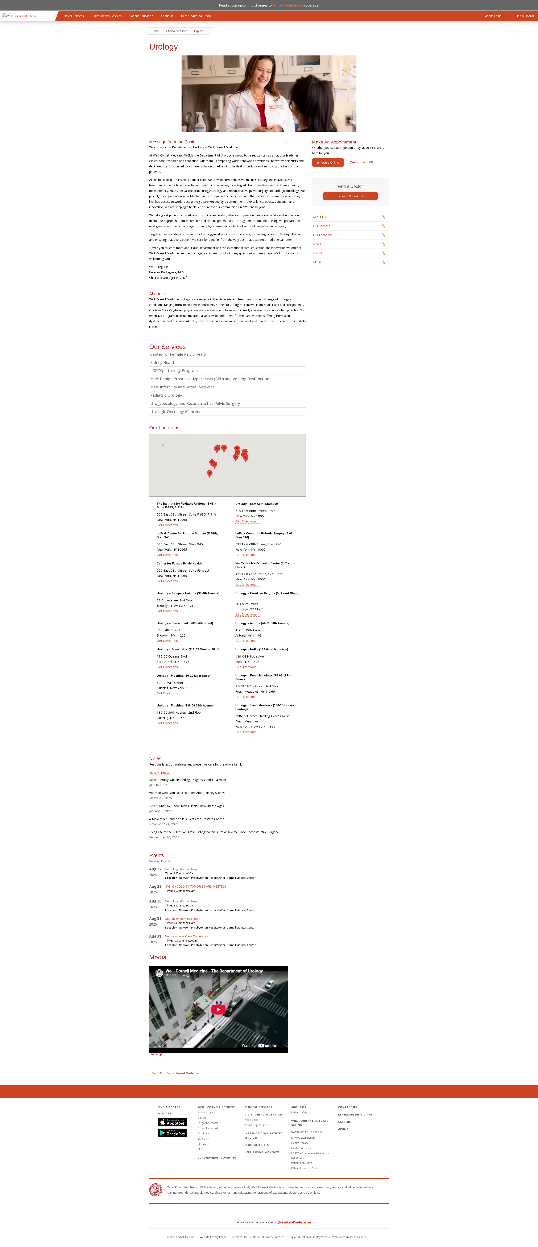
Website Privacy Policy (213, 1237)
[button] (217, 450)
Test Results (205, 1133)
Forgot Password (208, 1128)
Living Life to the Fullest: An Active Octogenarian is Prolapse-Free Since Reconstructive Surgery (213, 832)
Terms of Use (240, 1237)
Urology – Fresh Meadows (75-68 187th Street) (263, 677)
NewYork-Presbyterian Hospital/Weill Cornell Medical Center (217, 878)
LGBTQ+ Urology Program (174, 370)
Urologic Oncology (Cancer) (175, 411)
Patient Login (205, 1112)
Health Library (299, 1143)
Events (317, 253)
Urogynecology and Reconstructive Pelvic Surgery (195, 403)
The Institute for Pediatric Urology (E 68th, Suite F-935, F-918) (187, 505)
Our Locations (322, 235)
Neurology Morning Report (182, 869)
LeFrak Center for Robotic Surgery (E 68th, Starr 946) (187, 535)
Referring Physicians (355, 1114)
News (317, 244)
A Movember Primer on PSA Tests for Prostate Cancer (186, 819)
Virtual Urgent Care (255, 1125)
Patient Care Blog (301, 1163)
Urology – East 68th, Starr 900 (256, 503)
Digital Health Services (106, 16)
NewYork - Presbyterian (271, 1222)
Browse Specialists (350, 196)
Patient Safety (299, 1112)
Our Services (321, 226)
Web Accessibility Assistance (349, 1237)
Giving (343, 1129)
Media (317, 262)
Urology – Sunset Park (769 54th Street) (185, 623)
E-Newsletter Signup (303, 1137)
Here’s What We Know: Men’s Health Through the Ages (186, 806)
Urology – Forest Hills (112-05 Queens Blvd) (188, 649)
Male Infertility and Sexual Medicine (182, 386)
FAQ (200, 1149)
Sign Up (202, 1117)
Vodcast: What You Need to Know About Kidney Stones (187, 793)
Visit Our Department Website (175, 1073)
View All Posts (159, 772)
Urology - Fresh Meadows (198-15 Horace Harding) (264, 707)
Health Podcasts (301, 1148)
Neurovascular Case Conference (187, 936)
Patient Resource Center (305, 1168)
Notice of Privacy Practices (268, 1237)
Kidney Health (162, 362)
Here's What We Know (196, 16)
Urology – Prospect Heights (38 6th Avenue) (188, 593)
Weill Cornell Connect (217, 1107)
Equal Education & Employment (308, 1237)
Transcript (156, 1054)
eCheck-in (203, 1138)
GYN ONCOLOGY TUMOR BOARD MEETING (195, 886)
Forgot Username (208, 1123)
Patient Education (141, 16)
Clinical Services (73, 16)
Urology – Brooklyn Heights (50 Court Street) (267, 593)
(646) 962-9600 (361, 162)
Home (155, 31)
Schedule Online (327, 162)
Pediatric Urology (166, 395)
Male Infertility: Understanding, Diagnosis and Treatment (187, 780)
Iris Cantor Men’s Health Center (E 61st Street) (263, 565)
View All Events (160, 861)
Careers (344, 1122)
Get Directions (167, 525)
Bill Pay (202, 1144)
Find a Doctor (169, 1107)
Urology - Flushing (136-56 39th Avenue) (186, 705)
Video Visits (251, 1120)
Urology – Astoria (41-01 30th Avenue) (262, 623)
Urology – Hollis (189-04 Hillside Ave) (261, 649)
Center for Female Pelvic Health (178, 354)
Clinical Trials (256, 1145)
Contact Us (347, 1107)
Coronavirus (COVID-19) (217, 1157)
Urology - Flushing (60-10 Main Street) (184, 675)
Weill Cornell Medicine (269, 1213)
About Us (167, 16)
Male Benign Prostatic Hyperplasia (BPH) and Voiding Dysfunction (209, 378)
